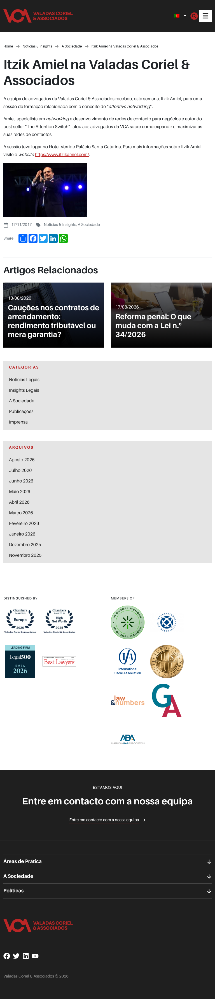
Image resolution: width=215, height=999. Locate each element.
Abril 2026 (19, 502)
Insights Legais (24, 390)
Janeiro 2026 (22, 534)
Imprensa (18, 422)
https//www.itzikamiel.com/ (62, 154)
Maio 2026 (19, 491)
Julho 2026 (20, 470)
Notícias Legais (24, 379)
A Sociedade (89, 224)
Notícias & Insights (60, 224)
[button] (205, 16)
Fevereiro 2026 (24, 523)
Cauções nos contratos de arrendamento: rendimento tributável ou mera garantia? (53, 321)
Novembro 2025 (25, 555)
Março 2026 (21, 512)
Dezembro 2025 (25, 544)
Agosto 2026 (22, 459)
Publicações (21, 411)
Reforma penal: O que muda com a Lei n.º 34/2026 (153, 325)
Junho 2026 (21, 481)
